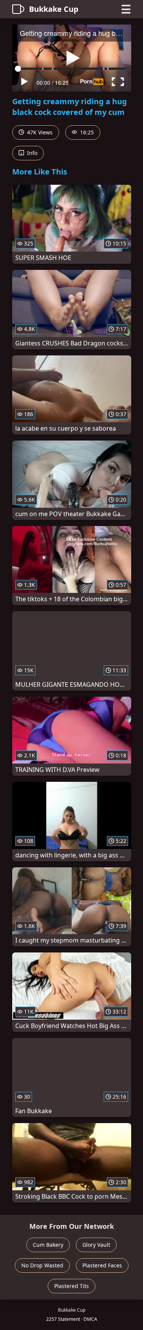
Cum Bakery (48, 1244)
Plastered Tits (71, 1286)
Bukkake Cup (54, 9)
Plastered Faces (102, 1265)
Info (31, 153)
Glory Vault (96, 1244)
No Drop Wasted (42, 1265)
